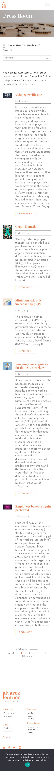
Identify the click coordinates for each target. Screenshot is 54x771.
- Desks (30, 713)
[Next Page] (42, 653)
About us (7, 710)
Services (31, 710)
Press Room (33, 724)
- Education (7, 731)
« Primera (21, 649)
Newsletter (33, 45)
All (4, 45)
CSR (5, 725)
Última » (27, 656)
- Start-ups (31, 719)
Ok (27, 764)
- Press (30, 733)
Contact (7, 738)
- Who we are (8, 713)
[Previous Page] (33, 649)
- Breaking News (33, 727)
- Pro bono (7, 728)
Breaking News (16, 45)
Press (7, 50)
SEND (20, 226)
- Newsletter (32, 730)
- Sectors (30, 716)
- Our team (7, 716)
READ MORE (25, 213)
